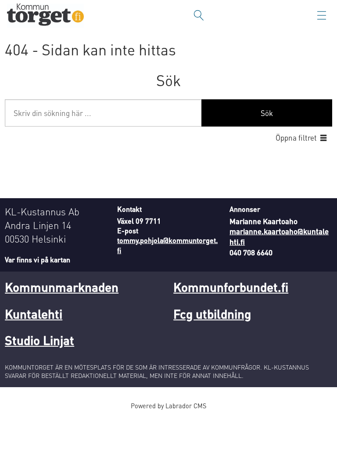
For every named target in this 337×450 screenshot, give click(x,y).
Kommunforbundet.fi (230, 287)
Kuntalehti (33, 314)
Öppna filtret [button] (296, 137)
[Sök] (198, 15)
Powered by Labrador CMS (168, 406)
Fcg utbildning (212, 314)
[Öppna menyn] (321, 15)
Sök (267, 113)
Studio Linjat (39, 340)
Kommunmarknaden (61, 287)
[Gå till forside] (45, 16)
